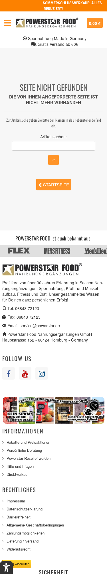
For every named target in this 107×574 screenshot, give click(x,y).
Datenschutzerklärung (25, 509)
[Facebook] (8, 373)
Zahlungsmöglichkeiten (26, 533)
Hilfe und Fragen (20, 466)
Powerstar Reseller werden (29, 458)
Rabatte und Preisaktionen (28, 442)
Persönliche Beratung (24, 450)
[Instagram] (41, 373)
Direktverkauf (18, 474)
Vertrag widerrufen (16, 563)
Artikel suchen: (53, 136)
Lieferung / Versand (23, 541)
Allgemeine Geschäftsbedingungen (35, 525)
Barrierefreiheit (19, 517)
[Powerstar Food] (47, 22)
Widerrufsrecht (19, 549)
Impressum (16, 501)
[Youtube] (25, 373)
